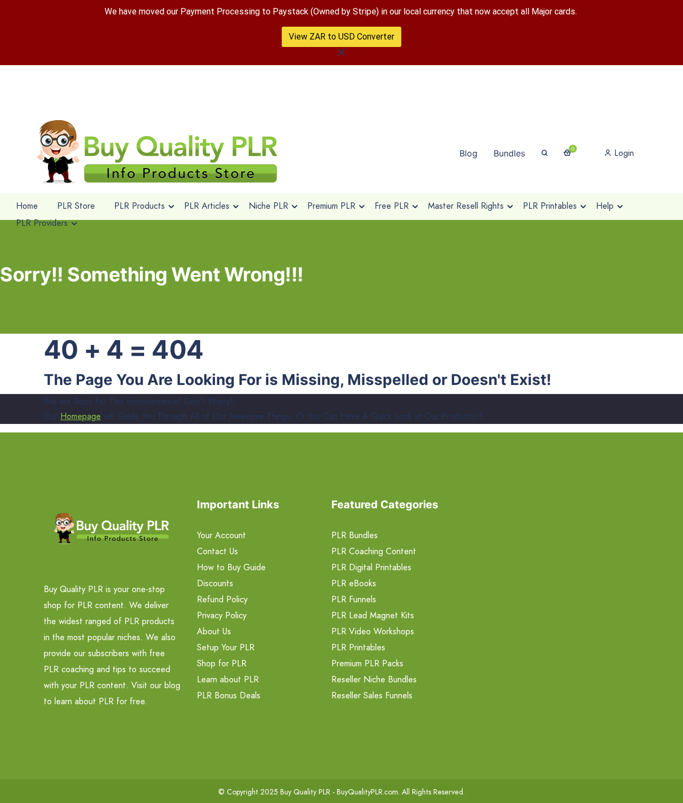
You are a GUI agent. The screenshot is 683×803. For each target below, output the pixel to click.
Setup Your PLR (226, 647)
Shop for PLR (222, 663)
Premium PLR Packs (367, 663)
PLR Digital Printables (371, 567)
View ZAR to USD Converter (341, 37)
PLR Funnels (353, 599)
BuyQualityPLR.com (367, 791)
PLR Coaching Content (373, 551)
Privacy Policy (222, 615)
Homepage (80, 416)
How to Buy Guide (231, 567)
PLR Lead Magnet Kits (372, 615)
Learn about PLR (228, 679)
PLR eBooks (353, 583)
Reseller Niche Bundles (374, 679)
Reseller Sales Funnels (371, 695)
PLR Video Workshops (372, 631)
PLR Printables (358, 647)
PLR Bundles (354, 535)
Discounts (215, 583)
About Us (214, 631)
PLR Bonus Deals (228, 695)
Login (622, 153)
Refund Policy (222, 599)
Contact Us (217, 551)
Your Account (221, 535)
